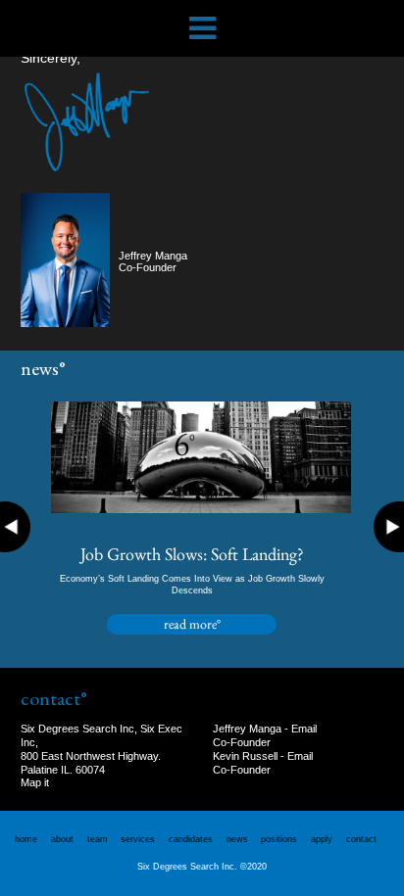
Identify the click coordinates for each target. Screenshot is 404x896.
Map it (35, 782)
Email (304, 728)
